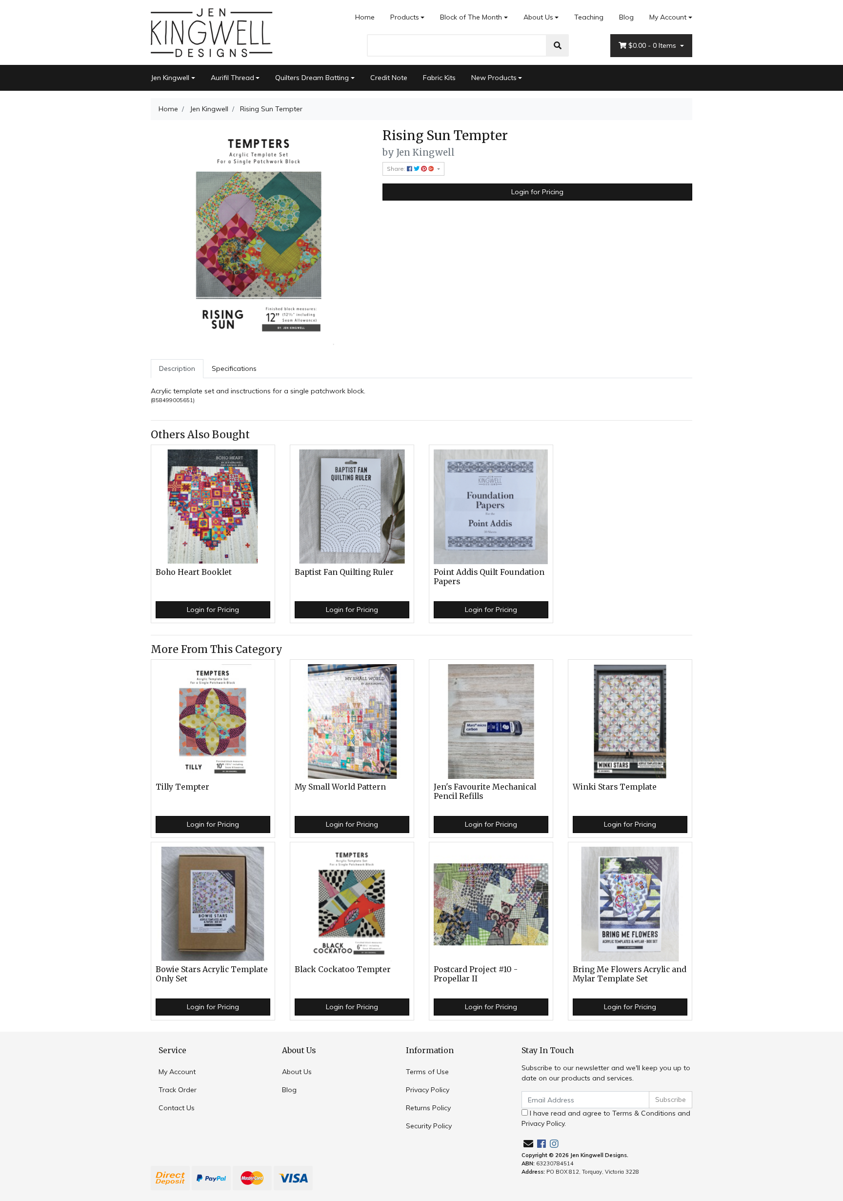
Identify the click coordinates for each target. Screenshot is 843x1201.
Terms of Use (427, 1071)
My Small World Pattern (340, 787)
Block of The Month (471, 17)
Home (365, 17)
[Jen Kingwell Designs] (212, 31)
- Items (653, 45)
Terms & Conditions (644, 1113)
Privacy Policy (427, 1089)
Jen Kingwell (170, 77)
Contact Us (177, 1107)
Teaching (588, 17)
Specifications (234, 368)
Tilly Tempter (182, 787)
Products (404, 17)
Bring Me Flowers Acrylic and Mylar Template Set (629, 974)
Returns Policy (428, 1107)
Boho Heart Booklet (194, 572)
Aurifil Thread (232, 77)
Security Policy (429, 1125)
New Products (494, 77)
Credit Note (388, 77)
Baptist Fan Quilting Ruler (344, 572)
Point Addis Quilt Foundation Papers (489, 577)
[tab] (177, 368)
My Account (667, 17)
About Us (538, 17)
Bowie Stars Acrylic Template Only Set (212, 974)
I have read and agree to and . (606, 1118)
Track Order (178, 1089)
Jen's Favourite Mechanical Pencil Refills (485, 791)
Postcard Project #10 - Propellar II (476, 974)
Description (177, 368)
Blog (626, 17)
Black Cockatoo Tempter (343, 969)
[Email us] (528, 1144)
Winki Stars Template (615, 787)
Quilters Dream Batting (312, 77)
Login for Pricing (537, 191)
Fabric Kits (439, 77)
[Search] (557, 45)
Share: (397, 168)
